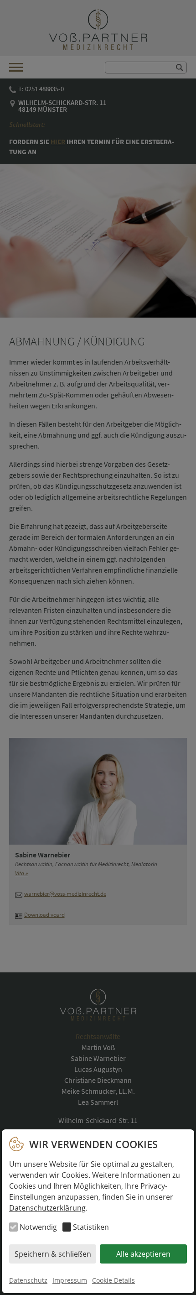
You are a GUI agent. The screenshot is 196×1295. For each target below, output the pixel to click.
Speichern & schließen (53, 1254)
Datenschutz (28, 1280)
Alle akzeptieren (143, 1254)
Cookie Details (113, 1280)
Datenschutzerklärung (47, 1208)
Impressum (69, 1280)
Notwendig (38, 1227)
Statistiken (91, 1227)
